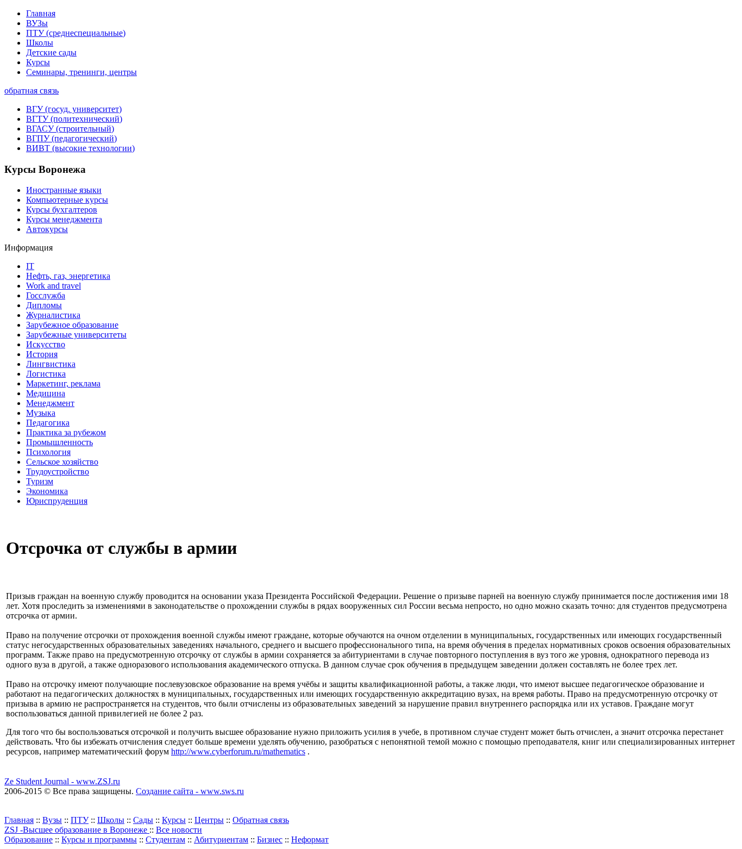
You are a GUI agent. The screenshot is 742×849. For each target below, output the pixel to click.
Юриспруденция (56, 500)
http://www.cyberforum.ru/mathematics (238, 751)
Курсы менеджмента (64, 219)
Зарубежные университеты (76, 334)
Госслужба (45, 295)
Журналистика (53, 315)
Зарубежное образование (72, 324)
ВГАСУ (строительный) (70, 128)
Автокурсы (47, 229)
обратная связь (31, 90)
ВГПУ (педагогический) (71, 138)
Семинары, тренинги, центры (81, 72)
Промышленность (59, 442)
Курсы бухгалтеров (61, 209)
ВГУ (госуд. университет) (74, 109)
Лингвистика (51, 364)
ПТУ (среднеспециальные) (75, 33)
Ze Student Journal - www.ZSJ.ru (62, 781)
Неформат (310, 839)
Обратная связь (260, 820)
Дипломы (44, 305)
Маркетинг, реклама (63, 383)
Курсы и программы (99, 839)
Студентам (165, 839)
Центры (209, 820)
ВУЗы (37, 23)
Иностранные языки (64, 190)
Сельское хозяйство (62, 461)
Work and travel (53, 285)
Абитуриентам (221, 839)
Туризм (39, 481)
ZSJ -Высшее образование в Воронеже (76, 829)
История (42, 354)
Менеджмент (50, 403)
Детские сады (51, 52)
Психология (48, 452)
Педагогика (48, 422)
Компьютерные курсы (67, 199)
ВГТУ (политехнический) (74, 118)
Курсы (38, 62)
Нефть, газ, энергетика (68, 275)
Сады (143, 820)
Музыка (40, 412)
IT (30, 266)
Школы (39, 42)
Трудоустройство (57, 471)
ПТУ (80, 820)
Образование (28, 839)
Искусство (45, 344)
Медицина (45, 393)
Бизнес (269, 839)
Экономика (47, 491)
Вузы (52, 820)
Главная (40, 13)
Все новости (179, 829)
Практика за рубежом (66, 432)
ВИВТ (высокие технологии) (80, 148)
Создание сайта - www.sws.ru (190, 791)
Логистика (46, 373)
